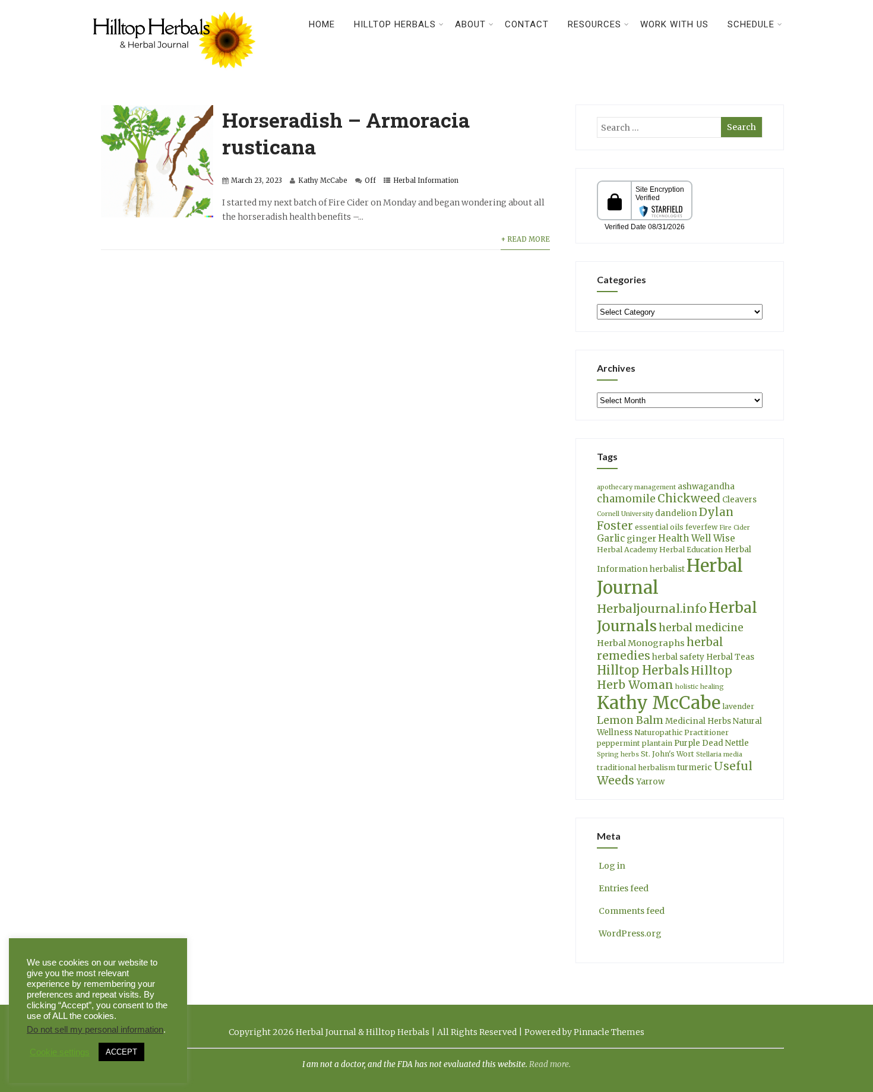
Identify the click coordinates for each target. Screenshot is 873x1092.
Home (322, 24)
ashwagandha (706, 487)
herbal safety (678, 657)
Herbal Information (425, 180)
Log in (612, 865)
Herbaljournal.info (652, 609)
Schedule (751, 24)
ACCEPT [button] (121, 1051)
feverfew (701, 527)
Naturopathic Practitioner (681, 732)
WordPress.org (630, 933)
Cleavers (739, 500)
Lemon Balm (630, 720)
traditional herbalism (636, 767)
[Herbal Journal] (175, 75)
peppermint (618, 743)
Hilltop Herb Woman (664, 677)
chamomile (626, 498)
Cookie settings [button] (60, 1052)
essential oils (659, 527)
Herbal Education (691, 549)
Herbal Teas (730, 657)
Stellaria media (719, 754)
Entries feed (624, 888)
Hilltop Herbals (395, 24)
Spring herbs (618, 754)
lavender (738, 706)
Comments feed (632, 911)
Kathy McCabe (322, 180)
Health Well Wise (696, 538)
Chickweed (688, 498)
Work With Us (674, 24)
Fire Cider (734, 527)
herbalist (667, 569)
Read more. (550, 1064)
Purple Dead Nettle (711, 743)
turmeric (694, 767)
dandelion (676, 513)
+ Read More (525, 239)
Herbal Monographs (641, 643)
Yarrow (650, 782)
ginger (641, 538)
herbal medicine (701, 627)
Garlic (611, 538)
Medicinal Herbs (698, 721)
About (470, 24)
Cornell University (625, 514)
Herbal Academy (627, 549)
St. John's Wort (667, 753)
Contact (527, 24)
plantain (657, 743)
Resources (594, 24)
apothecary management (636, 487)
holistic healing (699, 687)
